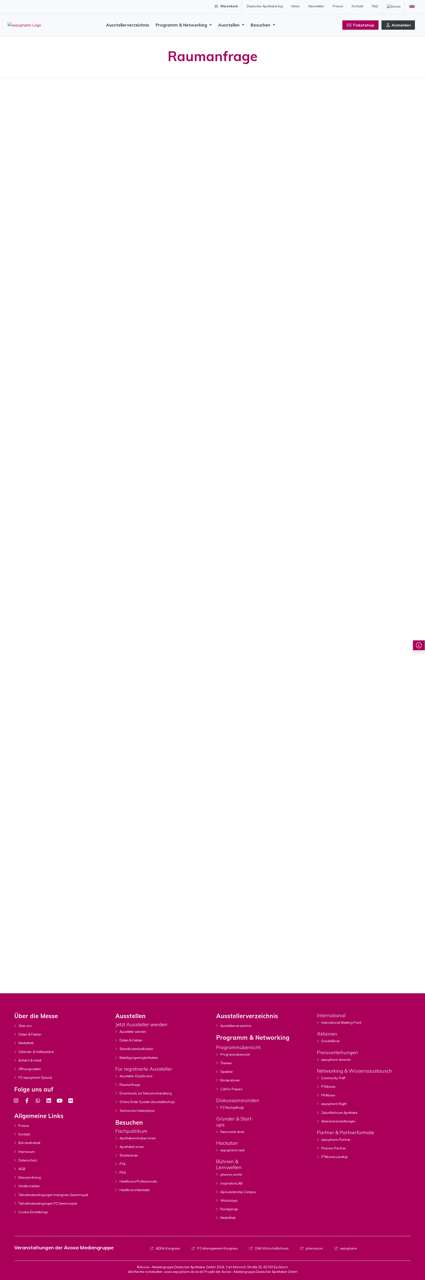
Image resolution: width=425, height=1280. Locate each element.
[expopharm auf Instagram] (16, 1101)
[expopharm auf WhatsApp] (37, 1101)
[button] (419, 645)
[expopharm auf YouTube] (59, 1101)
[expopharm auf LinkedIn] (48, 1101)
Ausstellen (229, 24)
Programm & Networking (182, 24)
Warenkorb (228, 6)
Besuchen (261, 24)
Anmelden (401, 25)
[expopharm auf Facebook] (26, 1101)
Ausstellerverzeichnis (127, 24)
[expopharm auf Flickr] (70, 1101)
